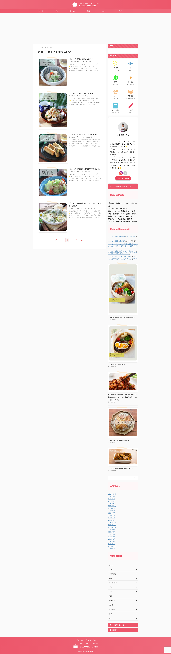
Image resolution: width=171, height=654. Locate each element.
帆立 (87, 61)
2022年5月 (111, 534)
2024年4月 (111, 501)
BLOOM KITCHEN (87, 6)
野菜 (88, 11)
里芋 (84, 96)
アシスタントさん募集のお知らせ (120, 219)
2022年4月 (111, 537)
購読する (115, 630)
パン (110, 578)
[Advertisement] (85, 28)
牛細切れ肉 (88, 137)
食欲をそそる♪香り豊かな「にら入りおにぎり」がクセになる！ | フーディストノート (122, 253)
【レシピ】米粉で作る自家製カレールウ (122, 222)
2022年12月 (112, 522)
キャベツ (81, 137)
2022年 (46, 48)
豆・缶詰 (72, 11)
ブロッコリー (87, 208)
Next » (82, 240)
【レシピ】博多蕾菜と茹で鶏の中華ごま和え (85, 169)
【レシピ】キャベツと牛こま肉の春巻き (83, 135)
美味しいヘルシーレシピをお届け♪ (89, 644)
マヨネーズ (82, 61)
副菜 (110, 596)
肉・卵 (41, 11)
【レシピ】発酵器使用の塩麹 (116, 236)
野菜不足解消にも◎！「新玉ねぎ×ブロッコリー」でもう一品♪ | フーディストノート (122, 246)
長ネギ (88, 96)
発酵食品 (112, 600)
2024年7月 (111, 496)
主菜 (110, 591)
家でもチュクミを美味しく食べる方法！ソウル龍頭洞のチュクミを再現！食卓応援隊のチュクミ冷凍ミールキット (122, 213)
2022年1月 (111, 544)
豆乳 (95, 208)
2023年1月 (111, 520)
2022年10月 (112, 527)
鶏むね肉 (87, 171)
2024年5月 (111, 499)
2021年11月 (112, 548)
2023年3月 (111, 518)
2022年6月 (111, 532)
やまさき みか (131, 236)
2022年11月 (112, 525)
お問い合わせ (79, 640)
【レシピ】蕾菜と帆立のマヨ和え (81, 59)
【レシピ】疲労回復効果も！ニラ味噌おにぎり (121, 251)
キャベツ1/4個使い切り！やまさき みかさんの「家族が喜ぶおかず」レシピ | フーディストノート (123, 258)
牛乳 (92, 208)
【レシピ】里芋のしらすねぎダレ (81, 93)
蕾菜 (90, 61)
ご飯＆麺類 (112, 574)
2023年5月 (111, 515)
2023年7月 (111, 513)
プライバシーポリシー (91, 640)
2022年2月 (111, 541)
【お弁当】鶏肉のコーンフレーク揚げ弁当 (121, 317)
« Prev (57, 240)
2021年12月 (112, 546)
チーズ (81, 208)
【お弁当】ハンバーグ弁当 (117, 208)
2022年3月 (111, 539)
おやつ (104, 11)
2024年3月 (111, 503)
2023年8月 (111, 510)
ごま (80, 171)
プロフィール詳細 (123, 178)
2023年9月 (111, 508)
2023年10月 (112, 506)
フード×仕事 (113, 583)
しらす (81, 96)
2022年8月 (111, 529)
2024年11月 (112, 494)
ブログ (120, 11)
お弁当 (111, 569)
